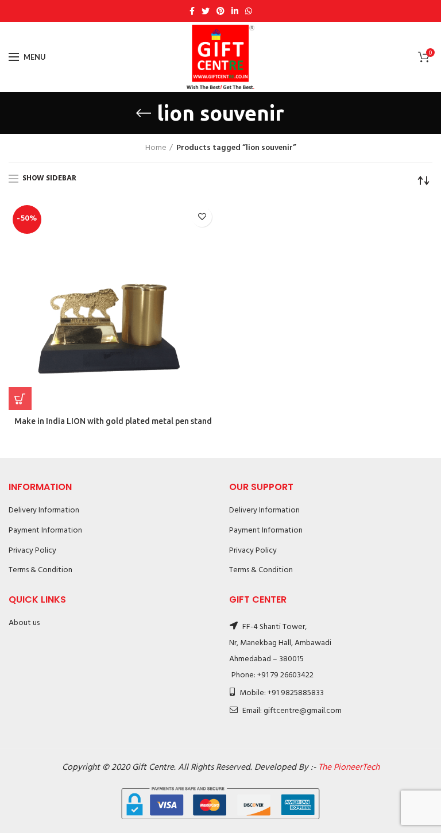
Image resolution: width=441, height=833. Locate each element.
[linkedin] (235, 10)
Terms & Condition (40, 570)
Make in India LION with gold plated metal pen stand (113, 421)
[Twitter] (205, 10)
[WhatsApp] (249, 10)
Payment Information (45, 530)
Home (156, 148)
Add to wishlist (202, 217)
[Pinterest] (220, 10)
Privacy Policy (32, 550)
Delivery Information (44, 510)
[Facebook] (192, 10)
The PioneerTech (349, 767)
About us (24, 623)
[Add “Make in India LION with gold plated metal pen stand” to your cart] (20, 398)
